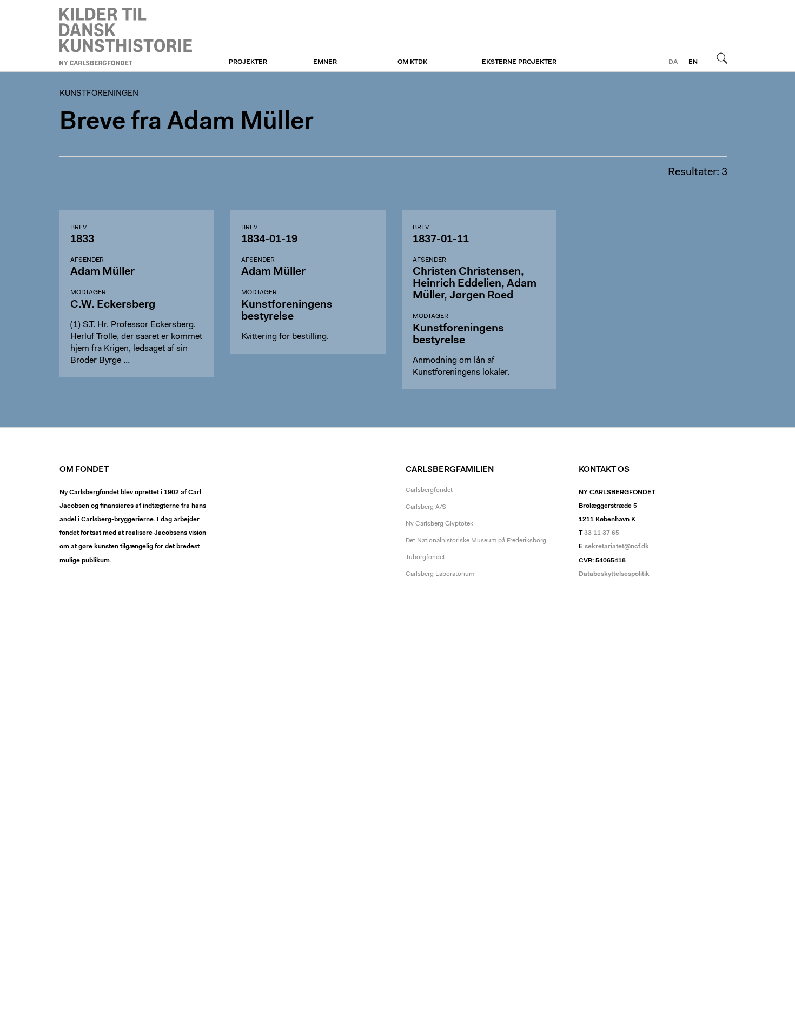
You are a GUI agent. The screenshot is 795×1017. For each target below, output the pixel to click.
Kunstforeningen (125, 36)
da (673, 62)
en (693, 62)
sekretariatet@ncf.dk (617, 546)
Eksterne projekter (519, 62)
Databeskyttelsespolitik (614, 574)
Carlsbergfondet (429, 490)
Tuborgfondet (425, 557)
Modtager (88, 292)
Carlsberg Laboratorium (440, 574)
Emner (325, 62)
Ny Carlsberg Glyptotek (439, 524)
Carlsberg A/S (426, 507)
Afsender (87, 260)
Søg (722, 57)
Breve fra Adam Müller (186, 122)
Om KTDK (412, 62)
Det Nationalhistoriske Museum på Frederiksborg (476, 540)
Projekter (248, 62)
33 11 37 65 (601, 533)
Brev (78, 227)
